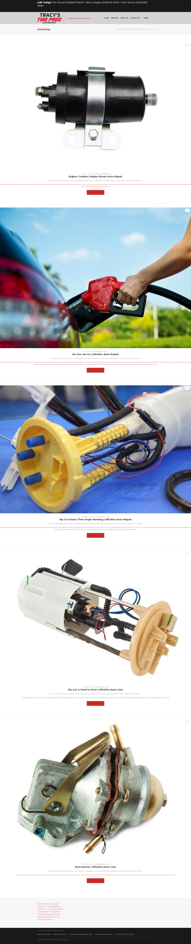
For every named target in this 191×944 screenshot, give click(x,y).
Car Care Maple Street (92, 362)
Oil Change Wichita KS (55, 909)
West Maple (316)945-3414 (102, 2)
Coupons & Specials (59, 934)
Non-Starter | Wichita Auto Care (95, 866)
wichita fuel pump (104, 186)
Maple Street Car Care (41, 364)
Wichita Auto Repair (113, 364)
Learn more (94, 192)
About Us (124, 18)
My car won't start (93, 875)
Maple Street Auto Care (128, 184)
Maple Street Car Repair (57, 364)
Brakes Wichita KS (43, 912)
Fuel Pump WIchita (114, 184)
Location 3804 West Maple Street (81, 934)
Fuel (109, 173)
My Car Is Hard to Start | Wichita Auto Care (95, 689)
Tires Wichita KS (43, 904)
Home (106, 18)
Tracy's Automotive (176, 184)
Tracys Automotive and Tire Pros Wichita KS (131, 29)
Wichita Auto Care (101, 364)
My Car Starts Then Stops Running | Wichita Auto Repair (95, 519)
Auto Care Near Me (22, 184)
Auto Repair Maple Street (49, 184)
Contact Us (135, 18)
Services (114, 18)
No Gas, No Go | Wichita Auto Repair (95, 354)
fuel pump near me (139, 362)
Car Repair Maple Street (117, 362)
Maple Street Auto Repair (145, 184)
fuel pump (88, 184)
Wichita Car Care (126, 364)
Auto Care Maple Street (8, 184)
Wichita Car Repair (91, 186)
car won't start (73, 875)
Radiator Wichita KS (53, 914)
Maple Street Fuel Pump (161, 184)
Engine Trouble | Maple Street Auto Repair (95, 176)
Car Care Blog (96, 173)
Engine (105, 173)
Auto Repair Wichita (78, 184)
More (146, 18)
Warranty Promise (43, 934)
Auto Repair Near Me (64, 184)
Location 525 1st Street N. (104, 934)
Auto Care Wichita (35, 184)
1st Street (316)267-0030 (68, 2)
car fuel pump (104, 362)
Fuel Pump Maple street (100, 184)
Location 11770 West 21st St (124, 934)
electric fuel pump (132, 527)
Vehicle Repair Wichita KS (46, 917)
